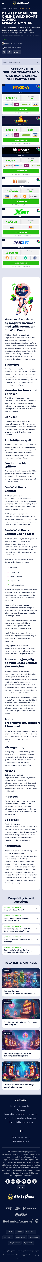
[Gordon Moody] (20, 1225)
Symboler (21, 1120)
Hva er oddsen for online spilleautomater (20, 1124)
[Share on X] (4, 52)
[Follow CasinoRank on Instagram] (12, 1191)
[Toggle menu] (3, 3)
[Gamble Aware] (17, 1231)
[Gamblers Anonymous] (17, 1218)
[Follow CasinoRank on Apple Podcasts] (34, 1191)
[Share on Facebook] (9, 52)
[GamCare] (29, 1218)
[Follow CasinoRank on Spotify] (28, 1191)
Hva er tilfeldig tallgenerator (21, 1132)
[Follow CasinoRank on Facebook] (7, 1191)
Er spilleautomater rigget (20, 1116)
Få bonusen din (21, 109)
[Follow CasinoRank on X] (18, 1191)
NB (19, 1197)
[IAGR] (9, 1218)
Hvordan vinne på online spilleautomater (20, 1128)
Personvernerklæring (21, 1147)
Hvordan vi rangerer (20, 1151)
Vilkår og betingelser (20, 1261)
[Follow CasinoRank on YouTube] (23, 1191)
